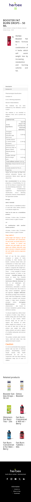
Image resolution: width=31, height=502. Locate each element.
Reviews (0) (9, 89)
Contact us (17, 489)
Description (9, 86)
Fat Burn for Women (17, 28)
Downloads (17, 493)
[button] (13, 37)
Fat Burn (9, 28)
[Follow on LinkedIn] (24, 479)
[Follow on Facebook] (7, 479)
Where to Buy (16, 491)
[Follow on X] (19, 479)
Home (4, 28)
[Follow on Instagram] (11, 479)
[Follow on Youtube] (15, 479)
